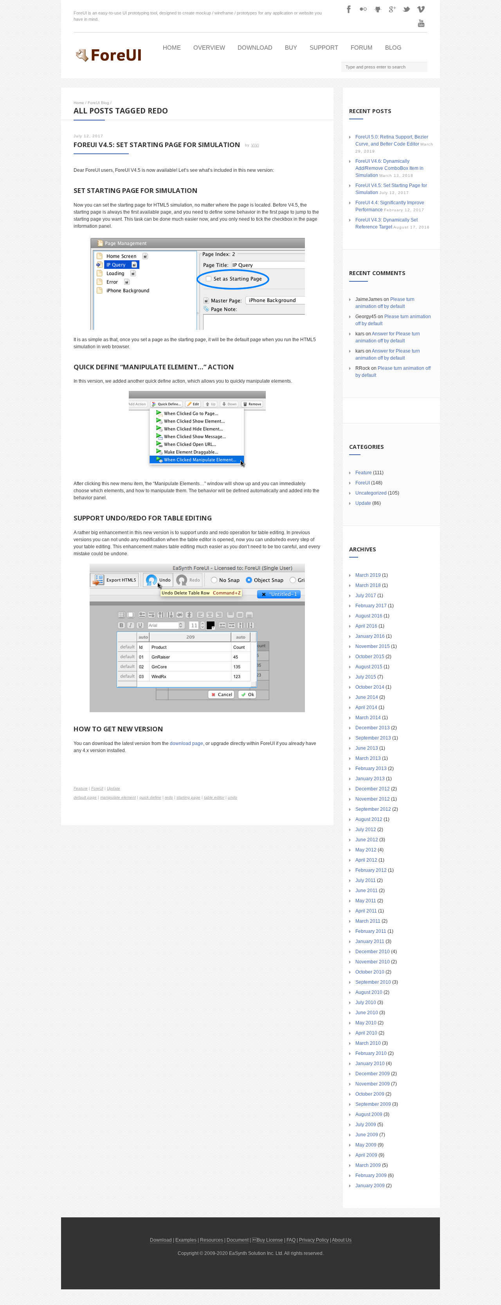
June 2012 (366, 839)
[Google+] (392, 9)
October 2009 (369, 1094)
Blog (393, 47)
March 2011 (367, 921)
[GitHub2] (377, 9)
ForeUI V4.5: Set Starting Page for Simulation (157, 144)
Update (113, 788)
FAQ (291, 1240)
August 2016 (368, 616)
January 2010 (370, 1063)
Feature (81, 788)
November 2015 (372, 646)
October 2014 (369, 687)
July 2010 (365, 1002)
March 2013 (368, 758)
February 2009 (371, 1175)
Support (324, 47)
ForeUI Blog (98, 103)
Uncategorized (371, 493)
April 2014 (366, 707)
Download (255, 47)
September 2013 (373, 738)
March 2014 (368, 717)
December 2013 (372, 728)
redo (169, 797)
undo (232, 797)
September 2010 (373, 982)
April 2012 (366, 860)
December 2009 (372, 1073)
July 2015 (365, 677)
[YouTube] (421, 23)
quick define (150, 797)
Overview (209, 47)
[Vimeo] (421, 9)
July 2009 (365, 1124)
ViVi (255, 145)
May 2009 (366, 1145)
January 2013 (370, 778)
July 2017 (365, 595)
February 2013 (371, 768)
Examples (185, 1240)
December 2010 (372, 951)
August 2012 (368, 819)
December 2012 (372, 789)
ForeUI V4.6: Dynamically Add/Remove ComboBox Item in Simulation (389, 168)
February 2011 (370, 931)
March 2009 (368, 1165)
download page (186, 743)
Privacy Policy (314, 1240)
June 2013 (366, 748)
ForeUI (97, 788)
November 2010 (372, 962)
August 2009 (368, 1114)
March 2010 (368, 1043)
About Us (341, 1240)
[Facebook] (348, 9)
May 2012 (366, 850)
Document (238, 1240)
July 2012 (365, 829)
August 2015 (368, 667)
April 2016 (366, 626)
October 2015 (369, 656)
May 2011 (365, 901)
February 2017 (371, 605)
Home (172, 47)
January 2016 (370, 636)
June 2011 (366, 890)
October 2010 (369, 972)
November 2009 (372, 1084)
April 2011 (366, 911)
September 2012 (373, 809)
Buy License (270, 1240)
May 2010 (366, 1023)
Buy (291, 47)
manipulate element (118, 797)
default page (85, 797)
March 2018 (368, 585)
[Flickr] (363, 9)
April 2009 (366, 1155)
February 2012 (371, 870)
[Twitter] (406, 9)
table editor (214, 797)
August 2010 (368, 992)
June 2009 (366, 1135)
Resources (211, 1240)
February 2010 (371, 1053)
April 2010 (366, 1033)
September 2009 (373, 1104)
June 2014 (366, 697)
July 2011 (365, 880)
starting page (188, 797)
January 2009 (370, 1185)
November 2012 (372, 799)
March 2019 (368, 575)
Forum (362, 47)
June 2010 (366, 1012)
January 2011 (369, 941)
